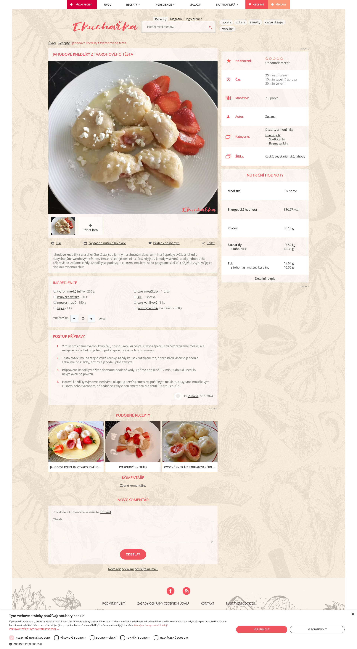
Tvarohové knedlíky (133, 467)
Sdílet (211, 243)
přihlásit (105, 512)
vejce (60, 308)
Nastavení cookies (240, 603)
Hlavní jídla (273, 135)
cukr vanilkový (147, 303)
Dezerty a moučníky (279, 130)
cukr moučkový (148, 291)
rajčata (226, 22)
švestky (255, 22)
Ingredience (163, 4)
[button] (118, 629)
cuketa (240, 22)
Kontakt (207, 603)
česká (269, 156)
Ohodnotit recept (277, 63)
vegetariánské (284, 156)
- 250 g (76, 291)
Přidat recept (84, 4)
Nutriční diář (225, 4)
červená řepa (274, 22)
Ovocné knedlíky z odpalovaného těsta (191, 467)
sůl (139, 297)
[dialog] (178, 629)
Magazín (195, 4)
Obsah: (58, 519)
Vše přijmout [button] (262, 629)
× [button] (352, 614)
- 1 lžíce (153, 291)
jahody (300, 156)
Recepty (131, 4)
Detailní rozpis (265, 279)
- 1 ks (64, 308)
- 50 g (72, 297)
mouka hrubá (66, 303)
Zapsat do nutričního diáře (107, 243)
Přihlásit (281, 4)
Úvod (107, 4)
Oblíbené (258, 4)
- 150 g (71, 303)
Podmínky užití (114, 603)
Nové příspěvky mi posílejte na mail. (133, 569)
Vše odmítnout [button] (317, 629)
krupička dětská (68, 297)
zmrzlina (227, 29)
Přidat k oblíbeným (166, 243)
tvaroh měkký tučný (71, 291)
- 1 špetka (146, 297)
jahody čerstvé (147, 308)
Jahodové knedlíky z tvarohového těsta (77, 467)
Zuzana (193, 396)
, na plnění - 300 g (159, 308)
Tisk (58, 243)
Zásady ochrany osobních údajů (163, 603)
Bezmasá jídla (278, 143)
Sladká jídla (277, 139)
